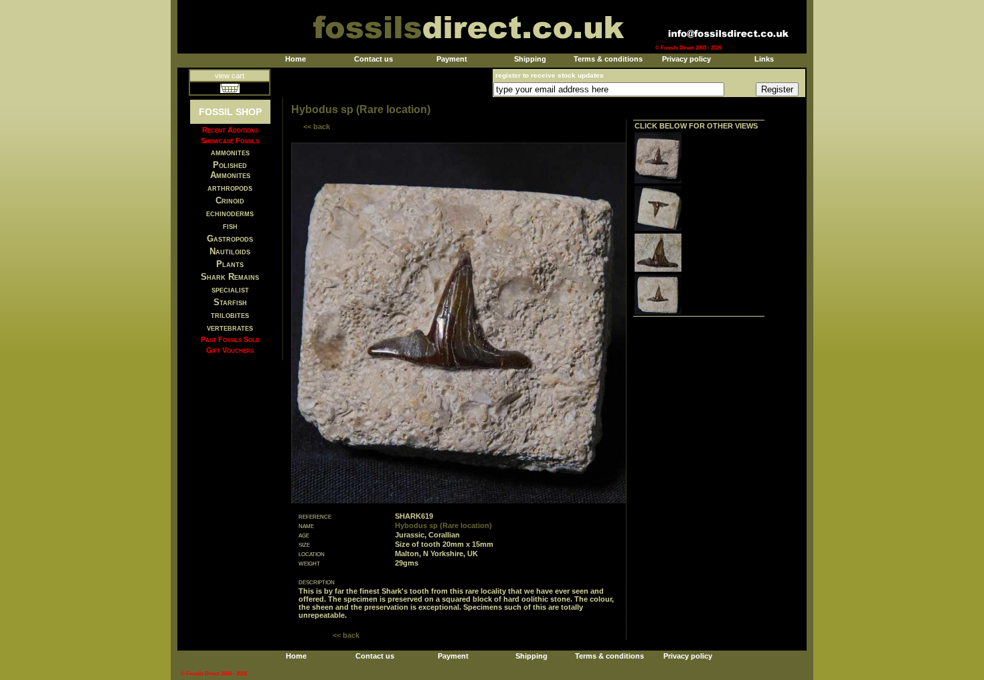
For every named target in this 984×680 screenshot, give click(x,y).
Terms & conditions (608, 59)
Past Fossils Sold (230, 339)
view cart (229, 76)
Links (764, 59)
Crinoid (230, 200)
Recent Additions (230, 130)
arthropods (230, 188)
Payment (451, 59)
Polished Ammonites (230, 170)
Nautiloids (230, 251)
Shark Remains (230, 277)
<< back (316, 126)
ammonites (230, 152)
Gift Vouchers (230, 350)
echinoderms (230, 213)
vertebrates (230, 328)
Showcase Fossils (230, 141)
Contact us (373, 59)
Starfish (230, 302)
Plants (230, 264)
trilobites (230, 315)
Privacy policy (686, 59)
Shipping (530, 59)
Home (295, 59)
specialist (230, 289)
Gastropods (230, 239)
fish (230, 226)
